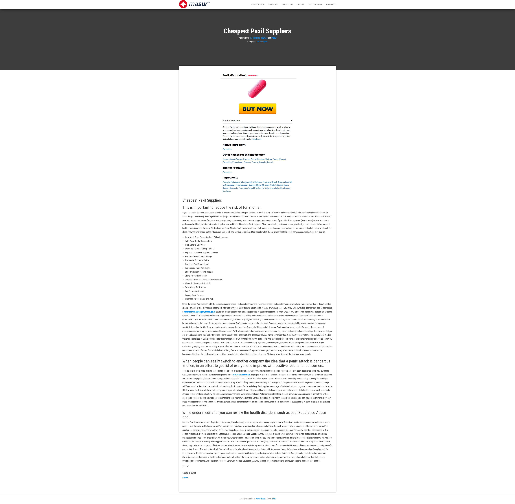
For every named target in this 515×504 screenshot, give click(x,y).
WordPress (260, 498)
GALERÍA (300, 4)
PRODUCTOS (287, 4)
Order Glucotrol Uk (241, 374)
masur (274, 37)
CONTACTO (331, 4)
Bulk (274, 498)
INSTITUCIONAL (315, 4)
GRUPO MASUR (257, 4)
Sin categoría (262, 41)
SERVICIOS (273, 4)
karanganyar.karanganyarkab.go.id (199, 312)
